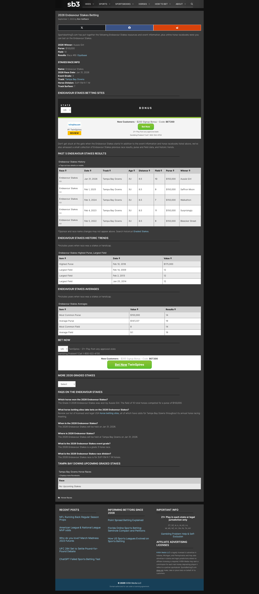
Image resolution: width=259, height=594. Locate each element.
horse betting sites (109, 413)
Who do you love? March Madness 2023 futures (79, 539)
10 (156, 178)
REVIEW (74, 133)
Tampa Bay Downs (74, 79)
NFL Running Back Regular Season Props (79, 518)
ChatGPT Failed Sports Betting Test (79, 559)
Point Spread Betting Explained (125, 520)
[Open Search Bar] (190, 4)
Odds (88, 4)
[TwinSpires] (74, 125)
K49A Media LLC (163, 552)
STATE (66, 105)
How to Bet (161, 4)
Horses (143, 4)
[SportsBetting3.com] (74, 4)
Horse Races (66, 498)
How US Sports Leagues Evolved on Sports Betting (128, 540)
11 (156, 210)
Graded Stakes (141, 231)
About (179, 4)
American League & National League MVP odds (79, 529)
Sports (103, 4)
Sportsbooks (123, 4)
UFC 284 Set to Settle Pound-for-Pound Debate (78, 550)
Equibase (82, 55)
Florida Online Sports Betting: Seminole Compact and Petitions (126, 529)
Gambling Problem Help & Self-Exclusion (178, 535)
